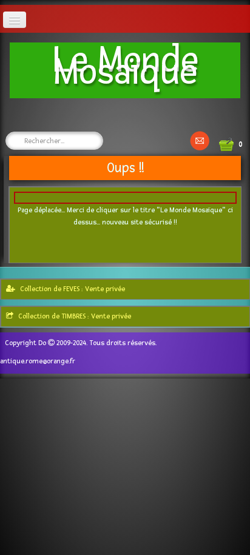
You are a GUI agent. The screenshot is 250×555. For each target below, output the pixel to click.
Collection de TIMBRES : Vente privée (74, 316)
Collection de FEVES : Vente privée (72, 289)
